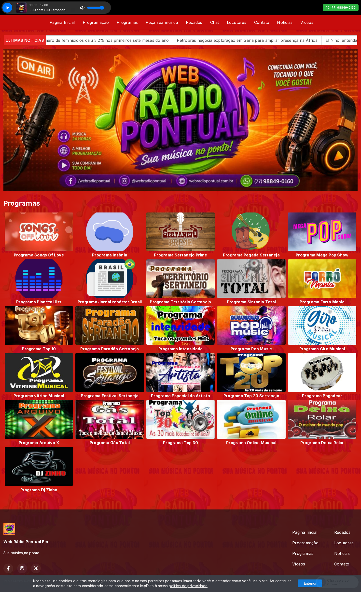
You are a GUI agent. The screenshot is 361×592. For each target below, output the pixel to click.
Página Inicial (62, 22)
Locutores (236, 22)
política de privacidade (188, 586)
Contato (261, 22)
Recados (194, 22)
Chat (214, 22)
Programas (127, 22)
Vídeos (306, 22)
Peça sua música (162, 22)
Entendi (310, 583)
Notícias (284, 22)
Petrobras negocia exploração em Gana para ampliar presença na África (179, 40)
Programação (96, 22)
